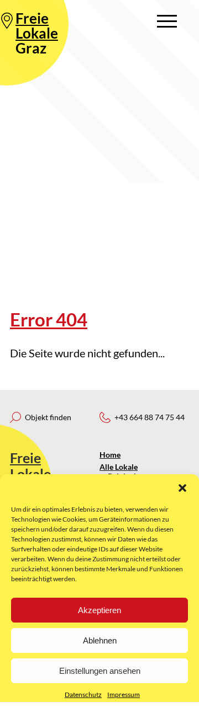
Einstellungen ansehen (99, 670)
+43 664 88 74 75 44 (149, 417)
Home (110, 454)
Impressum (123, 694)
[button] (182, 488)
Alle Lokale (119, 466)
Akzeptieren (99, 610)
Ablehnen (100, 640)
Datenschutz (83, 694)
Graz (36, 33)
